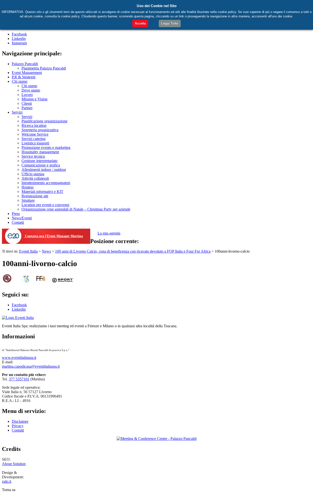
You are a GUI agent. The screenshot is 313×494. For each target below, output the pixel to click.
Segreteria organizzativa (40, 130)
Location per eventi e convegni (45, 205)
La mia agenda (109, 233)
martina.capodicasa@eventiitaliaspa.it (31, 366)
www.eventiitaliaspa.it (19, 357)
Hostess (28, 187)
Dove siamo (31, 90)
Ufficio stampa (33, 174)
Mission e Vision (34, 99)
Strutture (28, 200)
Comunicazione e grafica (41, 165)
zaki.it (6, 481)
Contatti (18, 222)
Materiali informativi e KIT (42, 191)
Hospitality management (40, 152)
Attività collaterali (35, 178)
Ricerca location (34, 125)
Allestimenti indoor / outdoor (44, 169)
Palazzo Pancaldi (25, 64)
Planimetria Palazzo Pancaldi (44, 68)
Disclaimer (20, 421)
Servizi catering (33, 139)
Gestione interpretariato (39, 161)
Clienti (27, 103)
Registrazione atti (35, 196)
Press (16, 214)
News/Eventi (22, 218)
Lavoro (27, 95)
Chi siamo (19, 81)
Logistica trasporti (35, 143)
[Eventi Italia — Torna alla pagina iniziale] (18, 318)
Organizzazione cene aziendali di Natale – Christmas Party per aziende (76, 209)
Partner (27, 108)
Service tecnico (33, 156)
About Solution (14, 464)
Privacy (17, 426)
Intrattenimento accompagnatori (46, 183)
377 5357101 (19, 379)
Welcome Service (35, 134)
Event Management (27, 73)
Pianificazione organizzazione (44, 121)
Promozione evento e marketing (46, 147)
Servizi (17, 112)
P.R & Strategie (23, 77)
